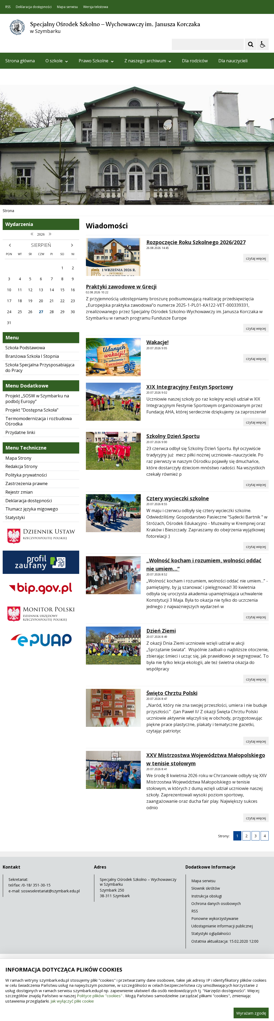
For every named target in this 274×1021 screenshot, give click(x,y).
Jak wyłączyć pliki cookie (72, 1001)
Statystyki (15, 517)
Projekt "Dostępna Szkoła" (31, 410)
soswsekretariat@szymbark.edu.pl (50, 890)
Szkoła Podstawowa (25, 348)
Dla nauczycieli (233, 61)
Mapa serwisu (67, 7)
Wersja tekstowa (95, 7)
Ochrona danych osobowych (216, 903)
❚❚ (10, 194)
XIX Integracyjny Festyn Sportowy (189, 386)
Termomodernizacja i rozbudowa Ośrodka (38, 421)
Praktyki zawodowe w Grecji (121, 286)
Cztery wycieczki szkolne (177, 498)
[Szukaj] (251, 44)
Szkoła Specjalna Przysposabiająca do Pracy (39, 367)
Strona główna (20, 61)
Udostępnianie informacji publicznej (222, 925)
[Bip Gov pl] (41, 598)
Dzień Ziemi (161, 630)
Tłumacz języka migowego (31, 509)
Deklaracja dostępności (34, 7)
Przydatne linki (20, 432)
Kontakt (13, 77)
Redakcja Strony (21, 466)
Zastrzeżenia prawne (26, 483)
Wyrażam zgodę (251, 1013)
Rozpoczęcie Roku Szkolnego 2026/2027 (196, 242)
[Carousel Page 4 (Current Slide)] (67, 194)
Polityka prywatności (26, 475)
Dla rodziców (195, 61)
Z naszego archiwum (145, 61)
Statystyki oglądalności (211, 933)
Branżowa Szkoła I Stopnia (32, 356)
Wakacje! (157, 342)
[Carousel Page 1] (52, 194)
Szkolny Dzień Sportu (173, 436)
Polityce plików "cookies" (99, 995)
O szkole (54, 61)
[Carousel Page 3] (62, 194)
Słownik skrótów (205, 888)
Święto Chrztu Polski (171, 693)
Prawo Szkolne (93, 61)
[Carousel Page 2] (57, 194)
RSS (7, 7)
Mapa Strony (18, 458)
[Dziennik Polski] (41, 546)
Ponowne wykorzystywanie (214, 918)
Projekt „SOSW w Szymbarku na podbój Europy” (37, 398)
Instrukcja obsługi (206, 896)
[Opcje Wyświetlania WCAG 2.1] (263, 44)
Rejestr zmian (19, 492)
